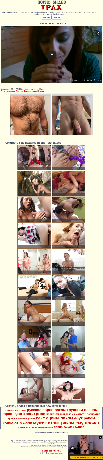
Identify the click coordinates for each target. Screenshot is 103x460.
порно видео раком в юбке (15, 410)
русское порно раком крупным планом (62, 410)
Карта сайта (48, 451)
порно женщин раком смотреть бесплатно (73, 414)
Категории (46, 17)
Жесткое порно (30, 91)
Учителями (10, 91)
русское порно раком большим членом (35, 427)
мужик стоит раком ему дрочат (66, 422)
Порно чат (56, 17)
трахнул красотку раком (21, 418)
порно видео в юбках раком (23, 414)
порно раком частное (69, 427)
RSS (58, 451)
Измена (40, 91)
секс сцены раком (54, 418)
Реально (19, 91)
